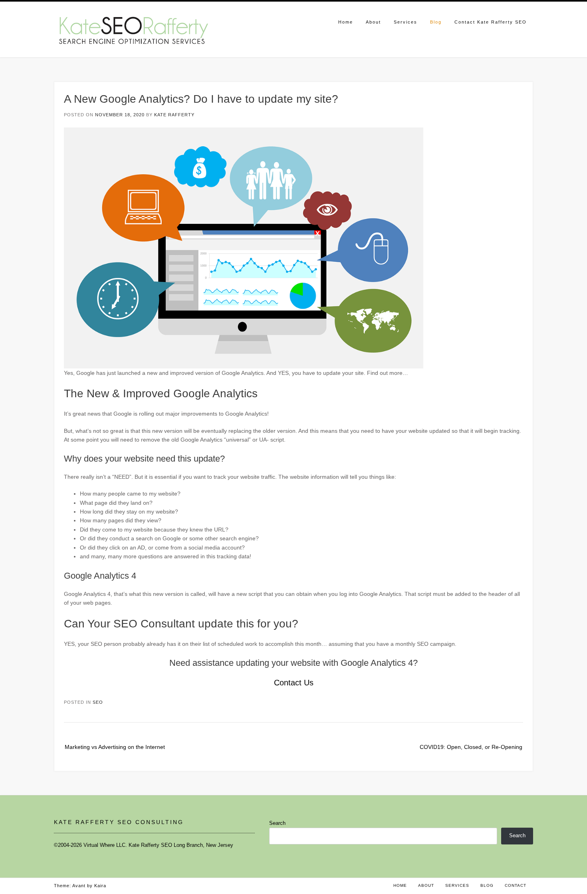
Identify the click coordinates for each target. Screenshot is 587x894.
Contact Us (293, 682)
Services (405, 22)
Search (277, 823)
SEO (98, 702)
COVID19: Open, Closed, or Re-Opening (471, 747)
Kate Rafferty (174, 114)
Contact (515, 885)
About (373, 22)
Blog (436, 22)
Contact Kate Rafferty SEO (490, 22)
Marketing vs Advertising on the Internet (115, 747)
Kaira (100, 885)
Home (345, 22)
